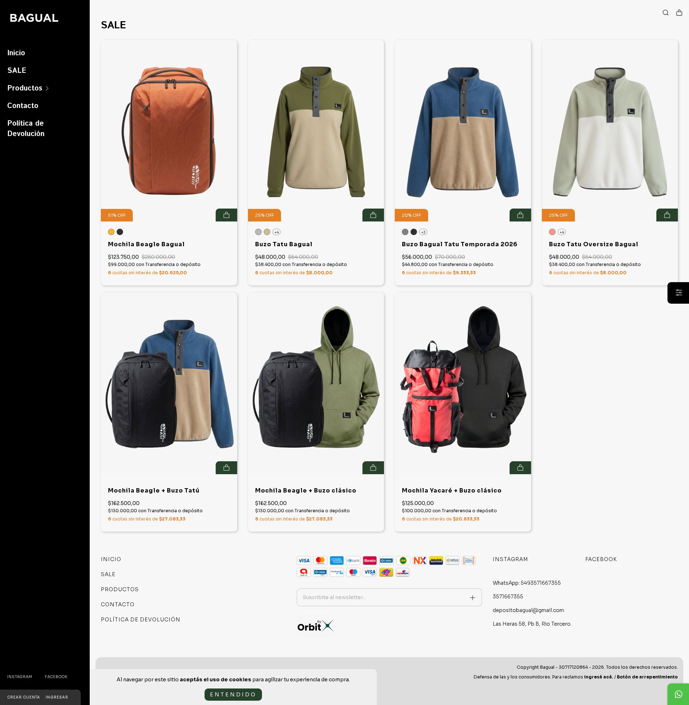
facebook (56, 676)
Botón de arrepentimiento (647, 677)
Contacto (22, 106)
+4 (276, 232)
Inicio (16, 53)
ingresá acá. (598, 677)
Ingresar (57, 697)
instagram (19, 676)
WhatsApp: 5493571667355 (527, 583)
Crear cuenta (23, 697)
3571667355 (508, 596)
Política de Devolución (25, 128)
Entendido (233, 694)
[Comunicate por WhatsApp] (678, 694)
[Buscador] (666, 13)
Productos (24, 88)
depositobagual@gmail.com (528, 610)
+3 (423, 232)
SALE (16, 71)
